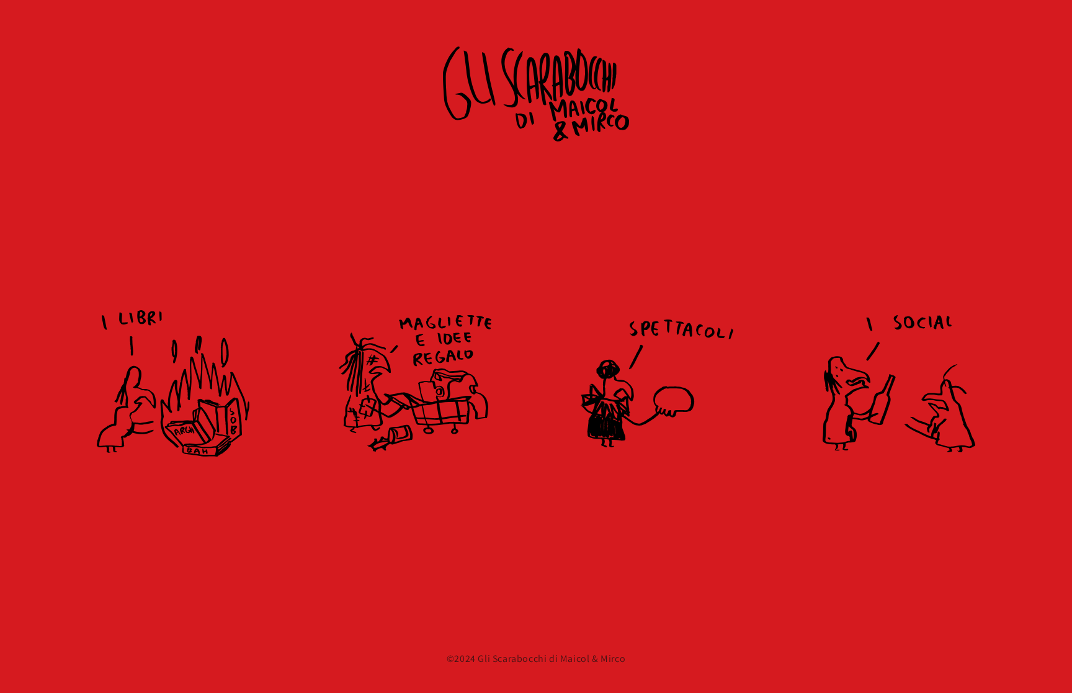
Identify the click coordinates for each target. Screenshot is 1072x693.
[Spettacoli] (657, 383)
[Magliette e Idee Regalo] (415, 383)
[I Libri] (173, 383)
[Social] (899, 383)
